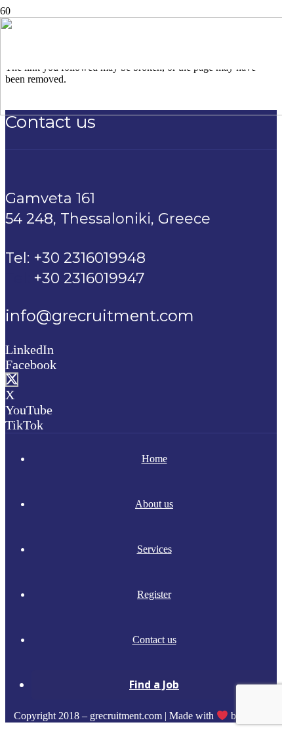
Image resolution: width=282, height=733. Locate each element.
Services (154, 549)
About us (154, 503)
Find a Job (154, 684)
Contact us (154, 639)
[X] (11, 379)
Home (154, 458)
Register (154, 594)
